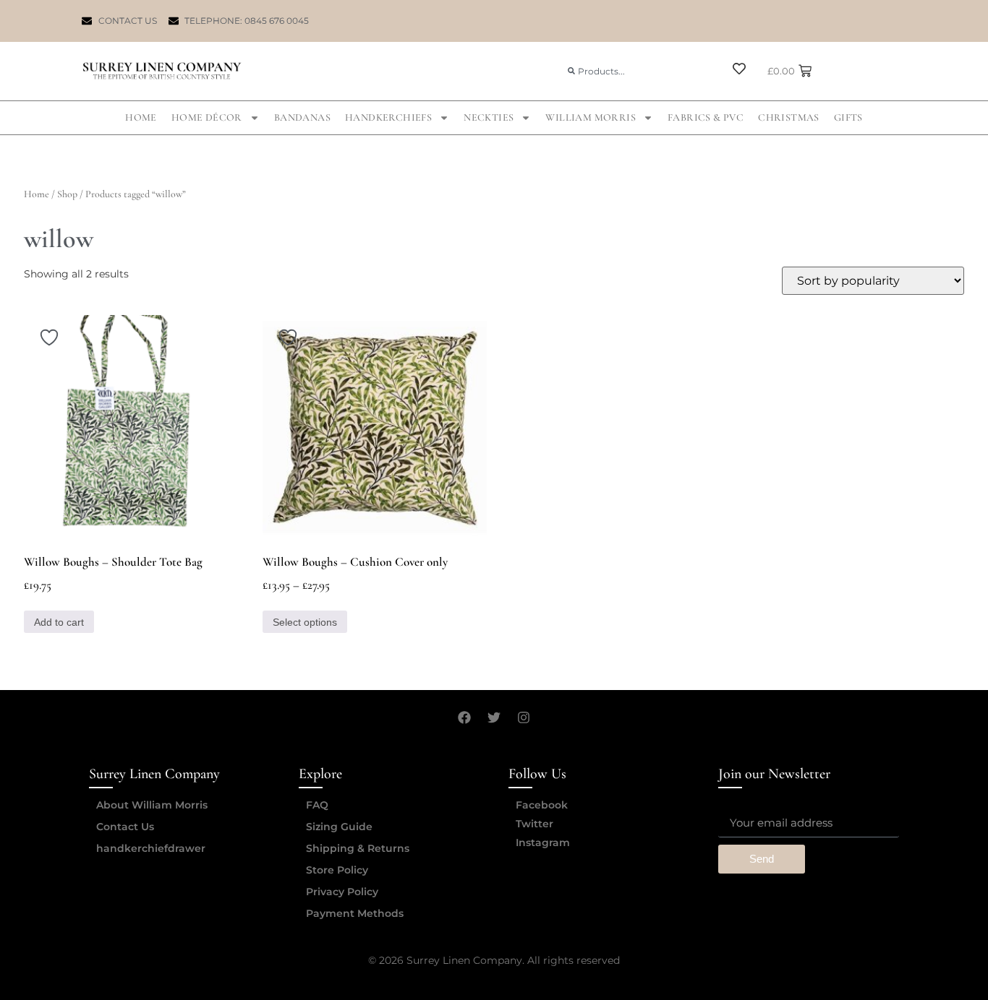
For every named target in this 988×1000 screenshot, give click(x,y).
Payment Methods (355, 913)
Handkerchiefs (388, 117)
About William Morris (152, 804)
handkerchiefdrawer (150, 848)
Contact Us (125, 826)
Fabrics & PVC (706, 117)
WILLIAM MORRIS (590, 117)
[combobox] (637, 71)
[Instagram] (524, 717)
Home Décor (206, 117)
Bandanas (302, 117)
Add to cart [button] (59, 622)
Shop (67, 194)
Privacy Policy (342, 891)
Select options (305, 622)
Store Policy (337, 869)
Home (141, 117)
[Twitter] (494, 717)
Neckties (489, 117)
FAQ (317, 804)
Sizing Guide (339, 826)
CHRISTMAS (788, 117)
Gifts (848, 117)
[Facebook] (464, 717)
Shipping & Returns (357, 848)
